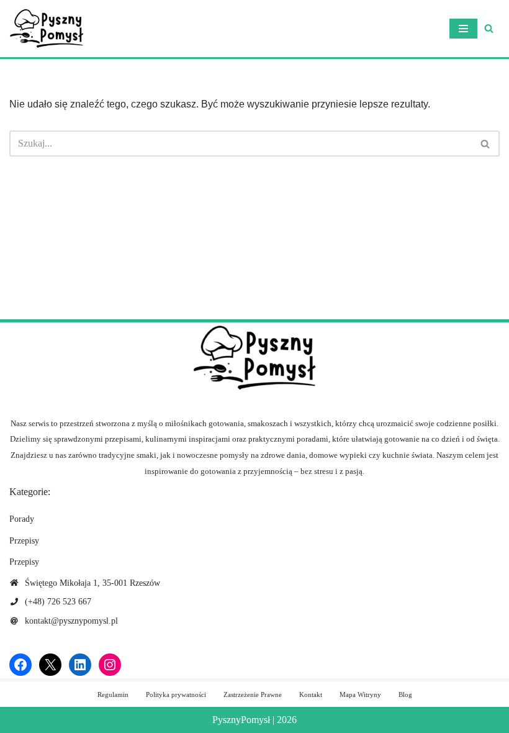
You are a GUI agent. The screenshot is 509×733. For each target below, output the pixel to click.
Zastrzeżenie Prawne (252, 694)
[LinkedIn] (80, 664)
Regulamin (112, 694)
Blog (405, 694)
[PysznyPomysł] (46, 28)
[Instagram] (110, 664)
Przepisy (24, 540)
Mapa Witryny (360, 694)
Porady (21, 519)
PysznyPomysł (241, 719)
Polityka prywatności (176, 694)
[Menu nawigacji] (463, 28)
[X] (50, 664)
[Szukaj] (488, 28)
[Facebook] (20, 664)
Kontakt (310, 694)
